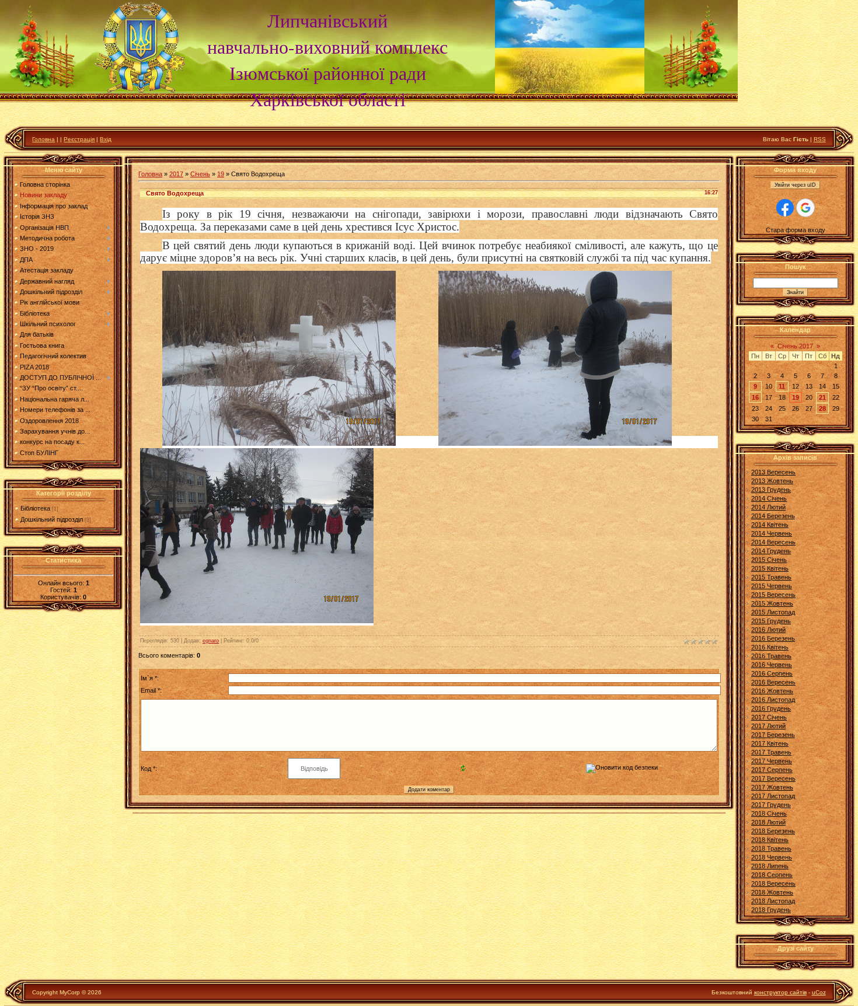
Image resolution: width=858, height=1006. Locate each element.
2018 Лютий (768, 822)
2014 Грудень (771, 550)
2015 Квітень (770, 568)
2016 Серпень (772, 673)
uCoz (819, 992)
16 (755, 397)
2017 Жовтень (772, 787)
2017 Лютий (768, 725)
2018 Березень (773, 830)
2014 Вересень (773, 542)
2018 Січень (769, 813)
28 (822, 408)
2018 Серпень (772, 874)
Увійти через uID (795, 185)
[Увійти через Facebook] (785, 207)
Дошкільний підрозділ (51, 519)
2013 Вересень (773, 472)
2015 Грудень (771, 620)
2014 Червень (771, 533)
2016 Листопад (773, 699)
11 (782, 386)
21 (822, 397)
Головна (43, 139)
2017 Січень (769, 717)
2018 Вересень (773, 883)
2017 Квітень (770, 743)
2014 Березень (773, 515)
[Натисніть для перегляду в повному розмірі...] (279, 442)
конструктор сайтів (780, 992)
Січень (200, 173)
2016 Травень (771, 655)
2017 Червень (771, 760)
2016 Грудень (771, 708)
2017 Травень (771, 752)
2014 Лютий (768, 507)
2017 (176, 173)
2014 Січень (769, 498)
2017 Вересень (773, 778)
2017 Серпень (772, 769)
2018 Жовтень (772, 892)
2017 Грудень (771, 804)
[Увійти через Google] (805, 207)
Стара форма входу (795, 229)
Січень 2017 (795, 346)
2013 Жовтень (772, 480)
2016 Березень (773, 638)
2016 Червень (771, 664)
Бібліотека (35, 508)
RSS (820, 139)
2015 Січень (769, 559)
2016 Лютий (768, 629)
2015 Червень (771, 585)
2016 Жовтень (772, 690)
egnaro (211, 641)
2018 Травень (771, 848)
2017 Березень (773, 734)
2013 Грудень (771, 489)
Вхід (105, 139)
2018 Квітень (770, 839)
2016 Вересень (773, 682)
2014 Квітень (770, 524)
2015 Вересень (773, 594)
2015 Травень (771, 577)
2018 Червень (771, 857)
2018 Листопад (773, 900)
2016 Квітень (770, 647)
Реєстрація (79, 139)
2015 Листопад (773, 612)
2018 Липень (770, 865)
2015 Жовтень (772, 603)
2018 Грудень (771, 909)
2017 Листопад (773, 795)
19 (220, 173)
